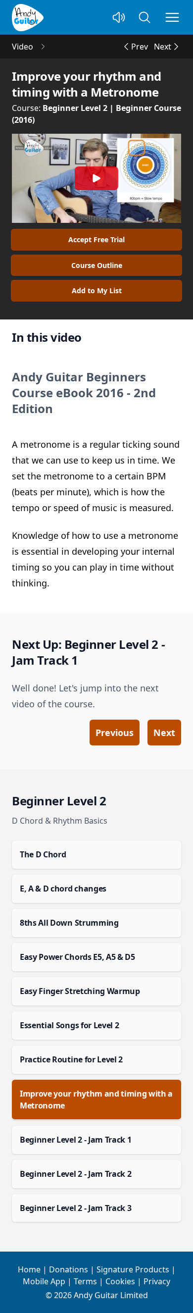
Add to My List (97, 290)
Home (29, 1269)
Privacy (157, 1281)
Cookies (120, 1281)
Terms (85, 1281)
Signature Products (132, 1269)
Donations (68, 1269)
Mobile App (44, 1281)
